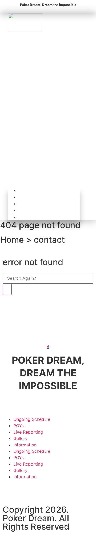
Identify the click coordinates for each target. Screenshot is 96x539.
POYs (37, 197)
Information (43, 217)
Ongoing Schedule (49, 190)
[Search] (7, 289)
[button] (44, 109)
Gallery (38, 210)
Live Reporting (45, 203)
